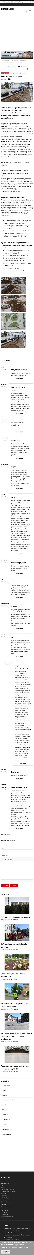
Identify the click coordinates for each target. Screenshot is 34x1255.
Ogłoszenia (4, 1210)
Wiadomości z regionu (8, 1100)
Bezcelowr (15, 440)
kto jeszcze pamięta (19, 370)
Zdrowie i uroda (6, 1134)
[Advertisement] (17, 33)
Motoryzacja (6, 1119)
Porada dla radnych (19, 787)
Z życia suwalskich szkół (8, 1191)
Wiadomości (15, 61)
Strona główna (6, 61)
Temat (2, 848)
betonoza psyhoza (18, 562)
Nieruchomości (6, 1129)
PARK (13, 637)
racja (17, 665)
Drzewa (14, 606)
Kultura (4, 1095)
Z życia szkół (6, 1105)
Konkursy (4, 1212)
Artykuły (4, 1124)
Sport (4, 1090)
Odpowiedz (19, 378)
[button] (3, 859)
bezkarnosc (15, 772)
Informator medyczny (7, 1217)
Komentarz (4, 856)
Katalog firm (5, 1214)
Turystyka (5, 1115)
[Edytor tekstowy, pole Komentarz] (17, 872)
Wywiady (4, 1110)
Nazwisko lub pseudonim (8, 840)
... (11, 582)
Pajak (13, 467)
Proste (14, 497)
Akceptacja (5, 1252)
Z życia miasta (22, 61)
